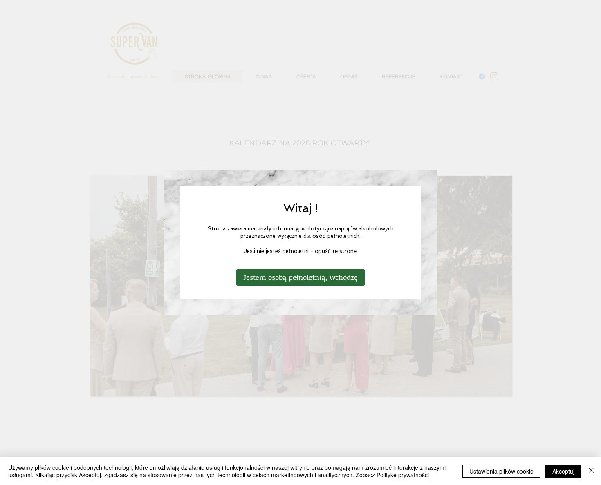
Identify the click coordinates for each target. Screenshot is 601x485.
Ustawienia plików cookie (501, 471)
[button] (300, 277)
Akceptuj (563, 471)
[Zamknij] (591, 471)
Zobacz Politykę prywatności (392, 475)
